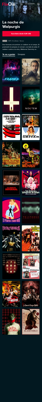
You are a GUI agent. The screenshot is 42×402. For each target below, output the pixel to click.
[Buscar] (20, 4)
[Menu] (38, 4)
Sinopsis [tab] (21, 54)
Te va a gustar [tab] (8, 54)
